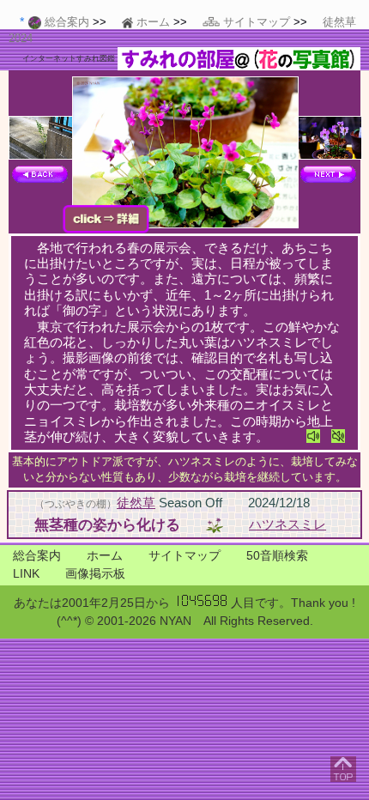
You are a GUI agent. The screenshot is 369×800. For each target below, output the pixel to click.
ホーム (105, 555)
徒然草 (136, 502)
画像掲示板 (95, 573)
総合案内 (37, 555)
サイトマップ (184, 555)
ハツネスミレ (287, 524)
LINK (26, 573)
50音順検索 (277, 555)
